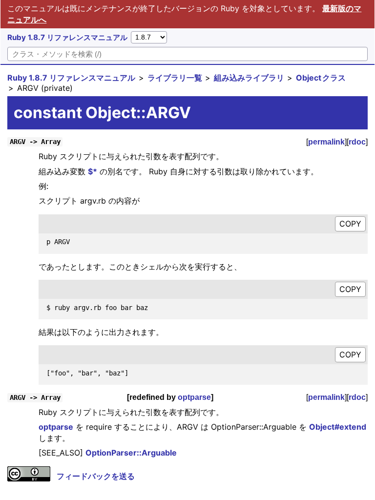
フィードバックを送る (96, 476)
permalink (326, 142)
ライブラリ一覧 (174, 78)
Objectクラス (321, 78)
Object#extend (337, 427)
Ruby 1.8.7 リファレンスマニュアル (67, 37)
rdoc (357, 142)
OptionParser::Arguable (131, 453)
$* (92, 171)
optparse (194, 397)
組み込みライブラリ (249, 78)
